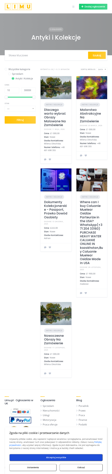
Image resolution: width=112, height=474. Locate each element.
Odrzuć (81, 467)
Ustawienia (33, 467)
